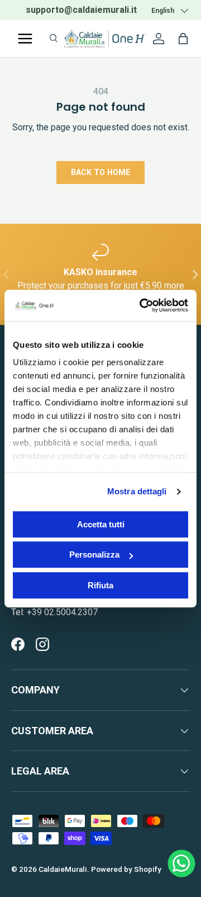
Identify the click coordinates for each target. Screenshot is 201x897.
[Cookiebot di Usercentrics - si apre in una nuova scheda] (141, 305)
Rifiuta (100, 585)
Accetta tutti (101, 524)
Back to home (100, 172)
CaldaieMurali (63, 869)
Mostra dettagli (137, 491)
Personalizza (94, 554)
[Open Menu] (25, 39)
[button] (183, 38)
